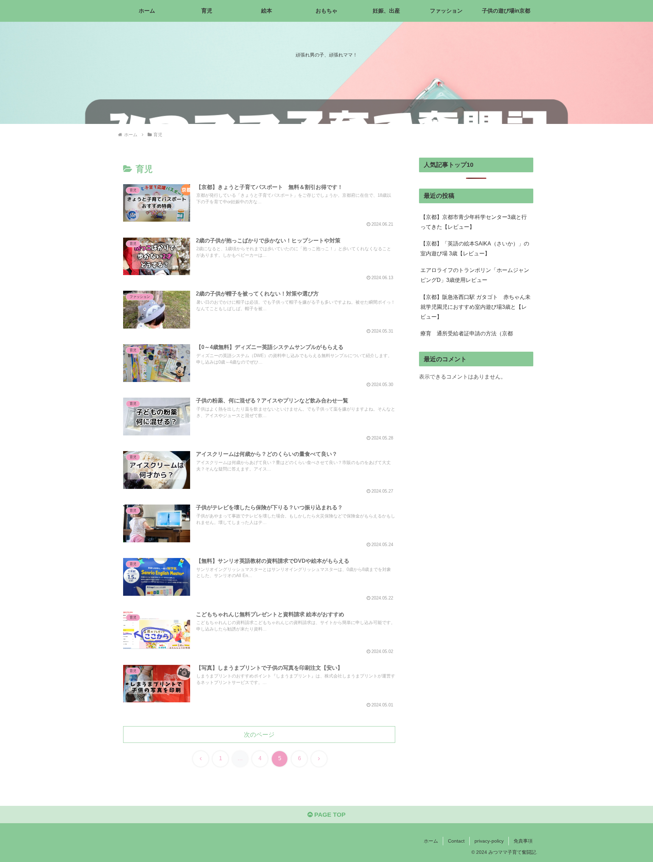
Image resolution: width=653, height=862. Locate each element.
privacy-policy (489, 841)
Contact (456, 841)
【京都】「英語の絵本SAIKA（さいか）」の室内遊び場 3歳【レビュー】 (474, 248)
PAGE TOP (329, 814)
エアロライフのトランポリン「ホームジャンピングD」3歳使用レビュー (474, 275)
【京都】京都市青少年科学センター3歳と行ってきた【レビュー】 (473, 222)
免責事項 (523, 841)
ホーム (431, 841)
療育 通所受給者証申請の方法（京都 (466, 333)
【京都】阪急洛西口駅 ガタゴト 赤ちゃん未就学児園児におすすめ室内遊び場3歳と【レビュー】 (475, 307)
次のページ (259, 734)
